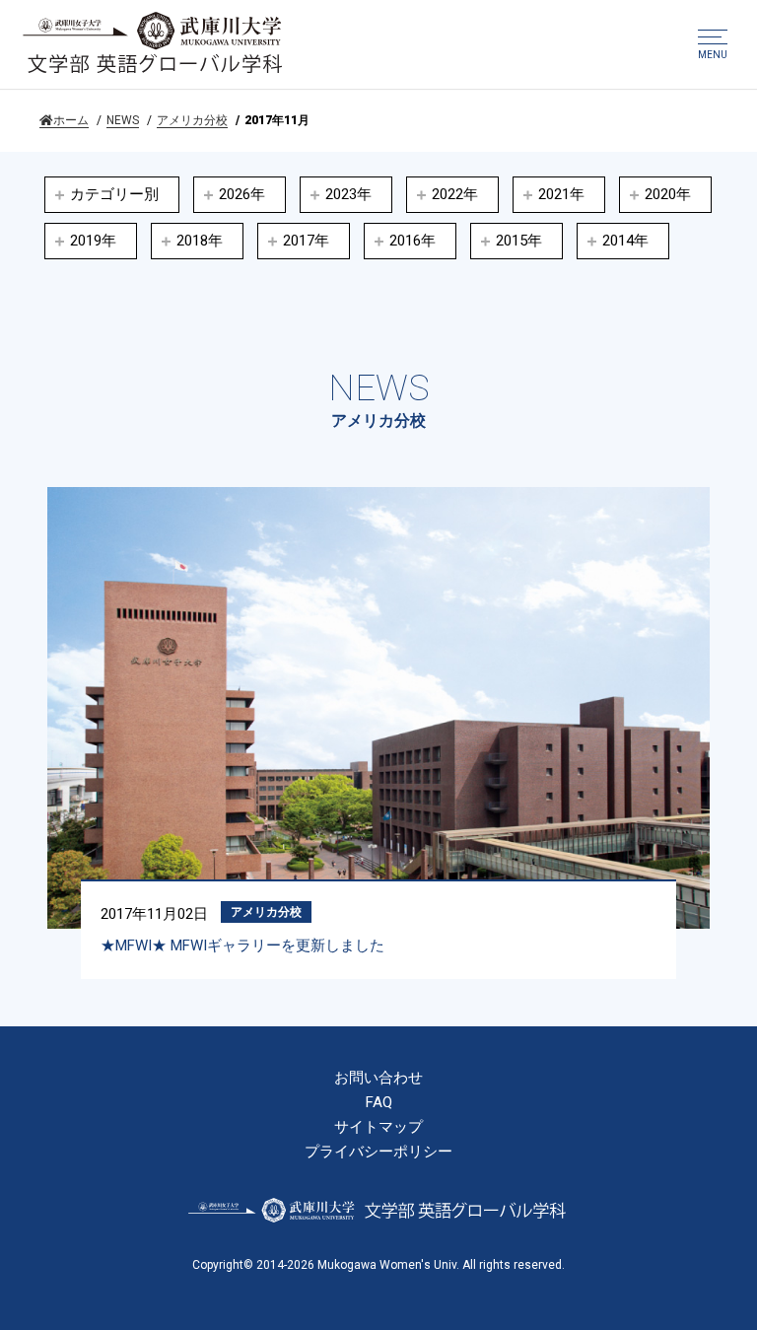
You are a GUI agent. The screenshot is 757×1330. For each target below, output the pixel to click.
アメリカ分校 (192, 120)
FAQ (379, 1102)
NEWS (122, 120)
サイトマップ (378, 1127)
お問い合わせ (378, 1078)
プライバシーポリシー (378, 1152)
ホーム (71, 120)
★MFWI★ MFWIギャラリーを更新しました (242, 945)
